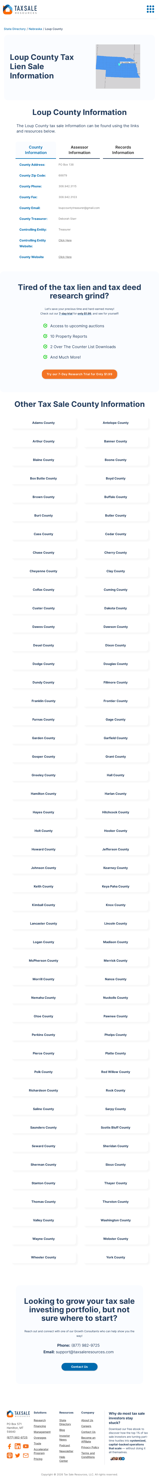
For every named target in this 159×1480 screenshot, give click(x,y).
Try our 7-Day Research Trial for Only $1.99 (79, 374)
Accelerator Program (41, 1451)
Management (42, 1431)
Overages (40, 1437)
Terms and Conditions (88, 1455)
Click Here (65, 240)
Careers (86, 1426)
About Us (87, 1420)
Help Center (63, 1458)
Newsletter (66, 1451)
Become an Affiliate (88, 1439)
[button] (150, 9)
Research (40, 1420)
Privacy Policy (90, 1447)
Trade (37, 1443)
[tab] (36, 150)
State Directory (65, 1422)
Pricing (38, 1458)
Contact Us (88, 1431)
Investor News (64, 1437)
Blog (62, 1430)
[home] (20, 8)
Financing (40, 1426)
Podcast (64, 1445)
